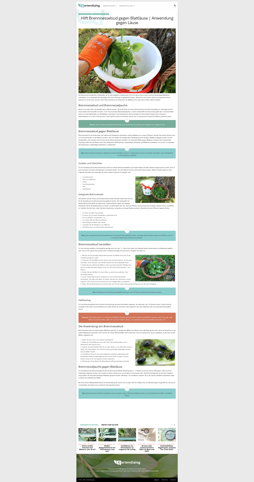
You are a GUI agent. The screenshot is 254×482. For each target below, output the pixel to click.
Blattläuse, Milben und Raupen (100, 14)
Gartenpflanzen (109, 6)
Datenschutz (165, 480)
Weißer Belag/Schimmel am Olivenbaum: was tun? (107, 448)
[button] (175, 5)
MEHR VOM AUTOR (110, 425)
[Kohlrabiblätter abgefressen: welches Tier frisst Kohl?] (167, 435)
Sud (121, 248)
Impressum (173, 480)
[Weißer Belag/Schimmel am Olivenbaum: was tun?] (107, 435)
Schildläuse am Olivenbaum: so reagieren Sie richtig (127, 448)
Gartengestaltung (126, 6)
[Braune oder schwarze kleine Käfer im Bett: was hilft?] (147, 435)
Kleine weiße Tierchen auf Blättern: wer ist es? (87, 448)
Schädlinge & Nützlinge (84, 12)
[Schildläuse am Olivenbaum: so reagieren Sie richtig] (127, 435)
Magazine (156, 480)
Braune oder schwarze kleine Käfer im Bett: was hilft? (146, 448)
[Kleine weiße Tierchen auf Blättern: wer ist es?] (87, 435)
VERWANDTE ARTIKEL (89, 425)
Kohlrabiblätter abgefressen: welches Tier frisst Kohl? (167, 448)
